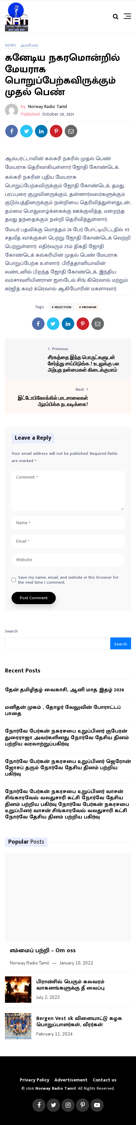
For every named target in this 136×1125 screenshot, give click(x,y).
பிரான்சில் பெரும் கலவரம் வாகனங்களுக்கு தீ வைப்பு (70, 985)
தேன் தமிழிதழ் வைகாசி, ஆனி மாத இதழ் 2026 (64, 690)
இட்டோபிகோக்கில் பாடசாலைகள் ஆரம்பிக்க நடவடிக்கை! (53, 400)
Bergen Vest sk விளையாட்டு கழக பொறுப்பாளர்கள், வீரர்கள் (79, 1021)
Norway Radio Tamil (47, 106)
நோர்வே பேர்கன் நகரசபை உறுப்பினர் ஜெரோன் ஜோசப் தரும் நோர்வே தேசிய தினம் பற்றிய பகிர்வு (68, 768)
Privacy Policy (34, 1080)
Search (11, 631)
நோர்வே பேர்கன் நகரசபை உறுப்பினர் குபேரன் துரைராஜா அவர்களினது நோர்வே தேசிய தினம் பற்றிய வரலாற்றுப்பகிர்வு (67, 737)
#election (62, 307)
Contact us (105, 1080)
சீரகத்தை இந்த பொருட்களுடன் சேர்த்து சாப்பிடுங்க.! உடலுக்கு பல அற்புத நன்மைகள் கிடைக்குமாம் (83, 363)
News (10, 45)
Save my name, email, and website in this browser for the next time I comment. (68, 580)
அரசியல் (29, 45)
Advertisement (70, 1080)
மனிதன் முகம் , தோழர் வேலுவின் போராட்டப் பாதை (63, 710)
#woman (89, 307)
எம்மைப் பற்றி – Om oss (43, 951)
